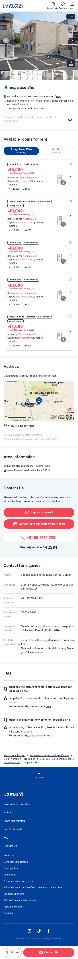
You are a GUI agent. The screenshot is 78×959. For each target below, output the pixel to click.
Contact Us (10, 846)
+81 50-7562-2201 (32, 598)
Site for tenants (13, 829)
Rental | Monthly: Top (14, 755)
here (48, 706)
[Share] (70, 119)
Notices (8, 812)
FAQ (6, 837)
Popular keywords (13, 906)
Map (58, 96)
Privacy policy (11, 868)
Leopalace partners (14, 894)
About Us (9, 855)
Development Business (16, 862)
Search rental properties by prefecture (49, 755)
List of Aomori (11, 759)
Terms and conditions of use (19, 881)
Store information (14, 821)
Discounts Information (17, 804)
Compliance (10, 874)
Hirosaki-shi (29, 759)
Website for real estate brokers (20, 900)
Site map (8, 913)
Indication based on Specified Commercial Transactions (33, 887)
